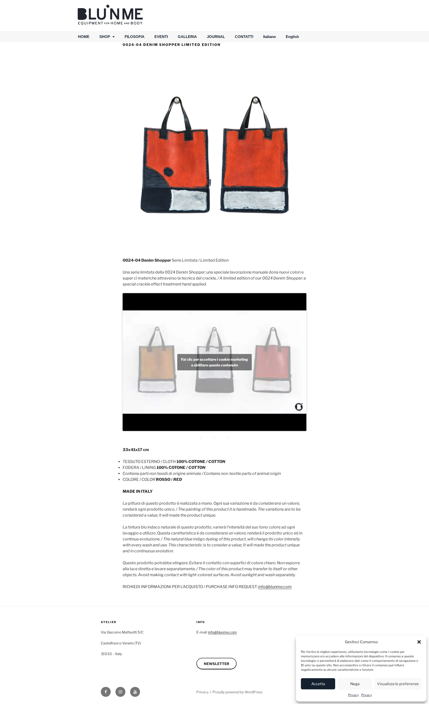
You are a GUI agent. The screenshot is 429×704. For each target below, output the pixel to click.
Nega (354, 684)
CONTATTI (244, 37)
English (292, 37)
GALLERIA (187, 37)
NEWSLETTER (216, 664)
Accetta (318, 684)
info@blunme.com (275, 586)
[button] (419, 641)
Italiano (269, 37)
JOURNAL (216, 37)
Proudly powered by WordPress (237, 692)
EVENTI (161, 37)
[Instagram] (120, 692)
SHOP (104, 37)
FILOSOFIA (134, 37)
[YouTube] (135, 692)
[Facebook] (106, 692)
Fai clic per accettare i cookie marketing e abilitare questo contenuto (214, 362)
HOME (83, 37)
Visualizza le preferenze (398, 684)
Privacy (353, 695)
